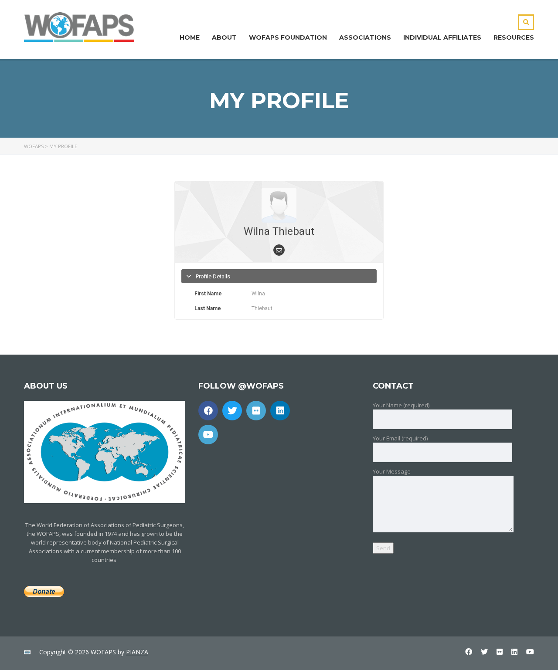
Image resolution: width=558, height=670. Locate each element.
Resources (513, 37)
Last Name (207, 308)
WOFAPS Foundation (288, 37)
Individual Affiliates (442, 37)
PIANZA (137, 652)
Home (190, 37)
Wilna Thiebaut (279, 231)
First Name (208, 294)
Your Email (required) (400, 438)
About (224, 37)
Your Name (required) (401, 405)
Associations (365, 37)
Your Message (392, 471)
